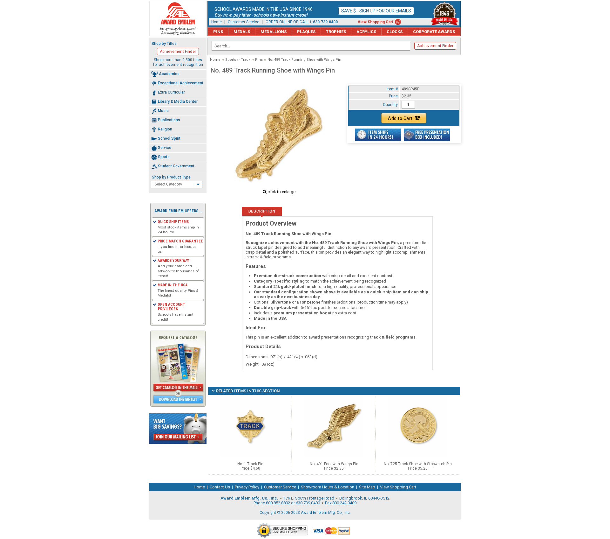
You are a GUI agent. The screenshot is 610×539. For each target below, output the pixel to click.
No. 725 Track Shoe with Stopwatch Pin (418, 464)
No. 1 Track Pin (250, 464)
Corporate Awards (434, 31)
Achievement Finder (435, 46)
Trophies (336, 31)
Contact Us (220, 487)
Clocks (395, 31)
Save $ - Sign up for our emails (376, 10)
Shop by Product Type (171, 177)
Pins (218, 31)
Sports (230, 60)
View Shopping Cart (375, 22)
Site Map (367, 487)
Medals (242, 31)
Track (245, 60)
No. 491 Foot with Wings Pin (334, 464)
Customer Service (243, 22)
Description (261, 211)
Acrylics (366, 31)
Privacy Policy (247, 487)
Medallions (274, 31)
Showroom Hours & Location (327, 487)
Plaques (306, 31)
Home (216, 22)
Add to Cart (400, 118)
